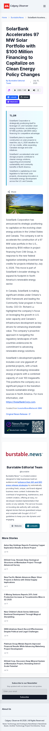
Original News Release (17, 414)
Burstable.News (17, 17)
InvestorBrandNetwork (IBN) (29, 408)
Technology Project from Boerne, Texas (30, 726)
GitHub (25, 97)
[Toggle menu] (44, 6)
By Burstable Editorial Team (15, 82)
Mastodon (14, 102)
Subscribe (24, 697)
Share (13, 192)
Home (4, 17)
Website (18, 526)
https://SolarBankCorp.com (20, 402)
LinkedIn (13, 97)
